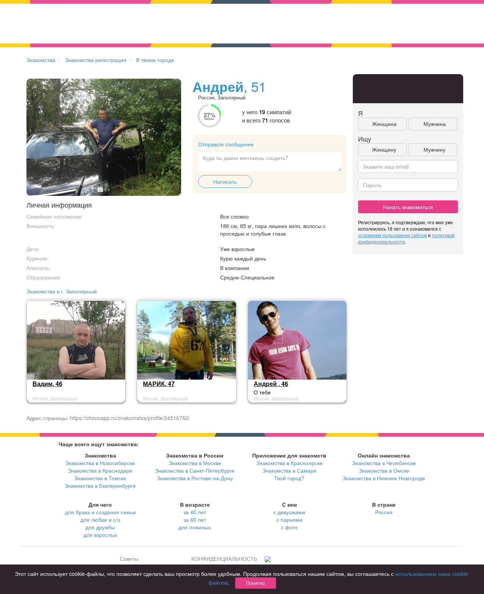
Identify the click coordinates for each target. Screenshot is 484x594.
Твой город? (289, 478)
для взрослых (100, 534)
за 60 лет (194, 519)
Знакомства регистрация (95, 60)
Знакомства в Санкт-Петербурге (194, 470)
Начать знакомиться (408, 207)
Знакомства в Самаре (289, 470)
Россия (383, 512)
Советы (129, 558)
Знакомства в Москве (195, 463)
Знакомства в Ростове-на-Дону (195, 478)
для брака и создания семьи (100, 512)
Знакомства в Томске (100, 478)
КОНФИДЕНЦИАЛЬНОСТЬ (224, 558)
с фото (289, 527)
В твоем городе (155, 60)
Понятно (255, 583)
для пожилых (194, 527)
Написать (225, 181)
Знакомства (40, 60)
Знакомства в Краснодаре (100, 470)
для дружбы (100, 527)
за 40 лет (194, 512)
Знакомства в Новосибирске (100, 463)
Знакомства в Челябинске (384, 463)
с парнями (289, 519)
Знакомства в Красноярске (289, 463)
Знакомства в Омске (384, 470)
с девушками (289, 512)
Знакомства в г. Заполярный (61, 291)
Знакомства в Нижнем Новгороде (384, 478)
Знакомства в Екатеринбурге (100, 485)
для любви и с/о (100, 519)
